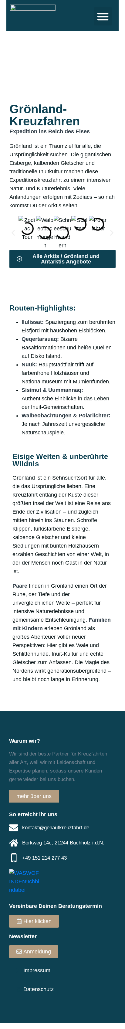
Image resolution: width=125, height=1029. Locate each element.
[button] (103, 16)
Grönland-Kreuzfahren (44, 115)
